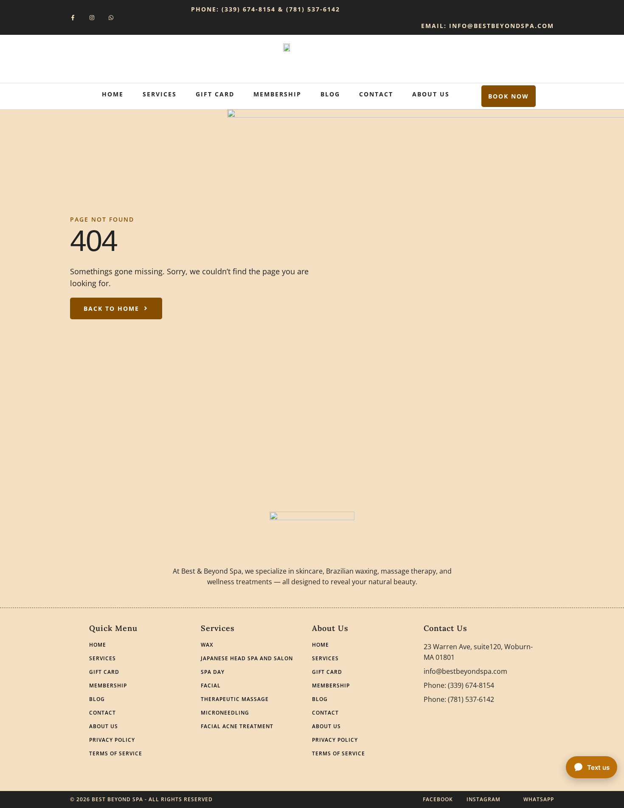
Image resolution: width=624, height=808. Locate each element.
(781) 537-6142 (313, 9)
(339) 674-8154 (248, 9)
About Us (431, 94)
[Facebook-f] (73, 17)
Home (113, 94)
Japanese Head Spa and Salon (247, 658)
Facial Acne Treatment (237, 726)
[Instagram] (92, 17)
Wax (207, 645)
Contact (376, 94)
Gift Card (215, 94)
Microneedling (225, 712)
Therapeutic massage (235, 699)
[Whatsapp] (111, 17)
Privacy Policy (112, 740)
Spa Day (213, 672)
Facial (211, 685)
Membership (277, 94)
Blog (330, 94)
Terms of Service (115, 753)
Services (160, 94)
